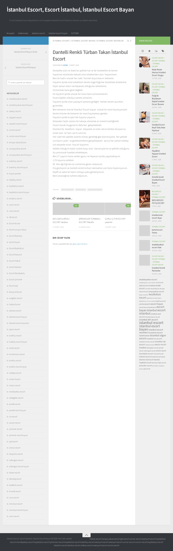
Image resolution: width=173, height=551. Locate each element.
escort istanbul (15, 267)
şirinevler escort (15, 429)
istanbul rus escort (154, 338)
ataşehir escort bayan (18, 123)
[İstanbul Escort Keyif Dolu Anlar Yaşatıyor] (144, 117)
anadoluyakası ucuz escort (147, 282)
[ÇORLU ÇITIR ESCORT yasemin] (118, 209)
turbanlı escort (144, 357)
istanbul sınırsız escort (146, 342)
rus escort (13, 416)
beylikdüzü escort (16, 186)
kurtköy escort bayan (18, 366)
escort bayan (14, 242)
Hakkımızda (23, 33)
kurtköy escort (15, 360)
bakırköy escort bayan (18, 167)
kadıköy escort (15, 335)
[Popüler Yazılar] (149, 51)
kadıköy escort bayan (18, 342)
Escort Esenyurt (15, 254)
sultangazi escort (16, 460)
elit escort (13, 217)
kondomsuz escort (17, 354)
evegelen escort (15, 298)
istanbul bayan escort (152, 317)
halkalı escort (95, 538)
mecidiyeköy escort (17, 391)
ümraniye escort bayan (18, 510)
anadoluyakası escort (18, 99)
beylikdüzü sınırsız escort (147, 301)
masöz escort (14, 385)
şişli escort (13, 441)
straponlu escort (16, 454)
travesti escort (15, 491)
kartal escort (14, 348)
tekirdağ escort (15, 479)
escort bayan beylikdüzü (147, 307)
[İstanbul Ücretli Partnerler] (144, 260)
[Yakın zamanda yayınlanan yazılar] (142, 51)
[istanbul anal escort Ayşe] (144, 215)
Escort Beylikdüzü (16, 248)
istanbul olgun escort (152, 337)
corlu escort (14, 211)
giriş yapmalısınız (80, 243)
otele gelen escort (152, 348)
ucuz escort (14, 497)
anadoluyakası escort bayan (21, 105)
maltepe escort (15, 373)
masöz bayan (14, 379)
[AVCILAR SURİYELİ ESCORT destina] (66, 209)
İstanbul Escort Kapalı (157, 357)
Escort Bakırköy (15, 236)
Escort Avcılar (14, 223)
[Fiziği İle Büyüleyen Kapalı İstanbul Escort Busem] (144, 88)
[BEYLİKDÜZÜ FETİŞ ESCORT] (144, 199)
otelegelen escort (16, 398)
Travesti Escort (159, 354)
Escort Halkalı (14, 261)
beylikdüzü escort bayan (19, 192)
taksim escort (14, 472)
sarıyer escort (14, 423)
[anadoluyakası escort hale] (144, 245)
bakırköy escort (15, 161)
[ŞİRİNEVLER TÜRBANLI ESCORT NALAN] (92, 209)
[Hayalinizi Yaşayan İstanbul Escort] (144, 143)
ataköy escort (15, 111)
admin (65, 65)
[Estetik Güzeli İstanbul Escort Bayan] (144, 169)
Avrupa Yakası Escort (17, 142)
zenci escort (14, 516)
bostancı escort (15, 198)
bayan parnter (15, 173)
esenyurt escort (149, 538)
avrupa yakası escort (111, 538)
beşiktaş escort (15, 180)
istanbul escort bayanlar (110, 40)
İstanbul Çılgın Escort (159, 363)
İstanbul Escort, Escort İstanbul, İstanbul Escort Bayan (70, 9)
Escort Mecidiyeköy (17, 273)
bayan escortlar (143, 295)
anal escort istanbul (147, 285)
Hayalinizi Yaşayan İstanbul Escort (159, 154)
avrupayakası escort (17, 148)
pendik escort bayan (17, 410)
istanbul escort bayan (58, 33)
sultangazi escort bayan (19, 466)
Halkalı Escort (14, 304)
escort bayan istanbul (151, 308)
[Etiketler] (162, 51)
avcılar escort (14, 130)
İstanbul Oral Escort (146, 360)
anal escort (159, 282)
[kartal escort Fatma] (144, 230)
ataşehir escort (15, 117)
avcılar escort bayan (17, 136)
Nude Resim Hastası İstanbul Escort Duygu (159, 72)
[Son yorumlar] (156, 51)
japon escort (14, 329)
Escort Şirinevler (15, 279)
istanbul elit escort (67, 190)
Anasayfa (10, 33)
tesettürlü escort (15, 485)
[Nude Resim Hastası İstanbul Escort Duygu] (144, 61)
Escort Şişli (13, 285)
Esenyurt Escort (15, 292)
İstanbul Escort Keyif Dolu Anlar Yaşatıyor (158, 127)
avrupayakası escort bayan (20, 155)
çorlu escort (14, 204)
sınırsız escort (14, 447)
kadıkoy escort (149, 345)
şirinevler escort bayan (18, 435)
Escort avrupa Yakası (17, 229)
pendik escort (14, 404)
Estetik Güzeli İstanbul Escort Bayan (158, 180)
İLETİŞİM (75, 33)
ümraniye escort (15, 504)
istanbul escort (38, 33)
